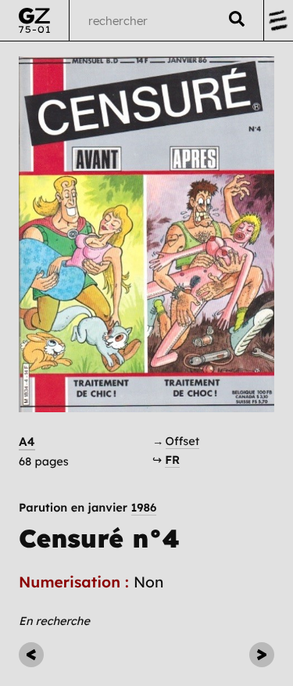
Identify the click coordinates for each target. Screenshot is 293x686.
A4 (27, 441)
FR (172, 459)
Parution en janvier (87, 508)
